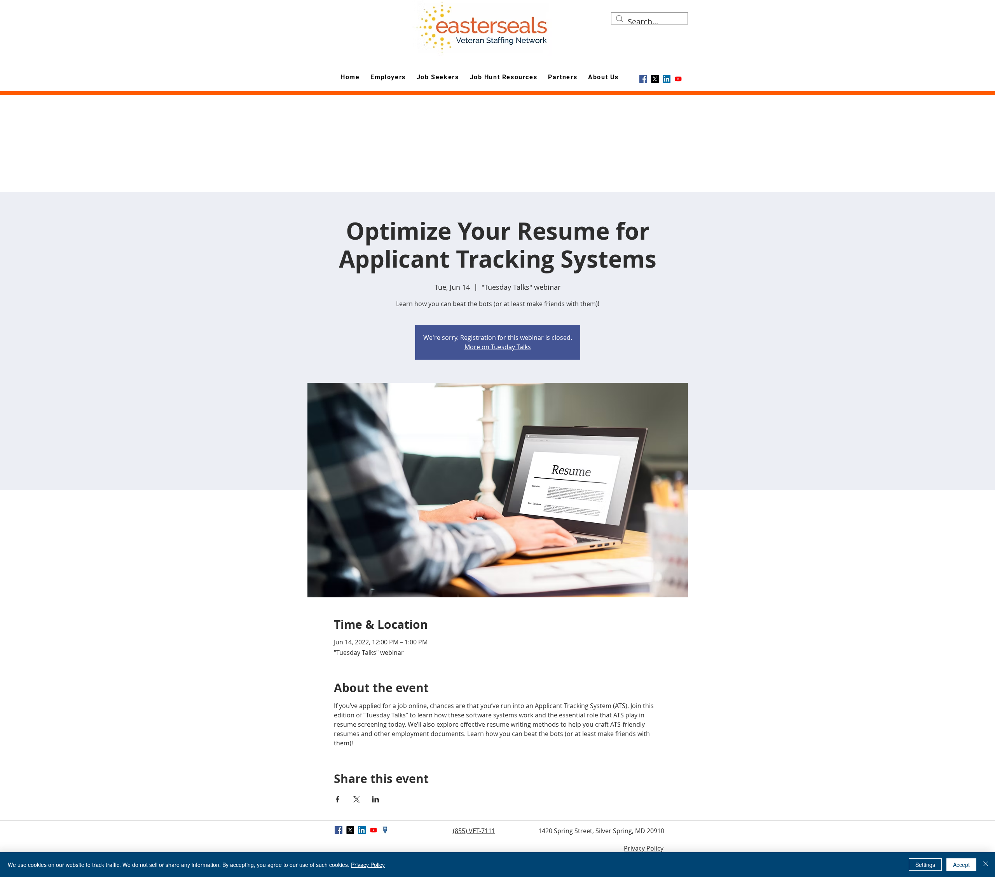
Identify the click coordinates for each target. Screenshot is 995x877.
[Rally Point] (385, 830)
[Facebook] (643, 79)
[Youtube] (678, 79)
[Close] (985, 864)
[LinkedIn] (666, 79)
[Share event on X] (356, 799)
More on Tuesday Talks (497, 347)
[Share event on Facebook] (337, 799)
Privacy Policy (643, 848)
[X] (655, 79)
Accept (961, 864)
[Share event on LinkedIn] (375, 799)
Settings (925, 864)
